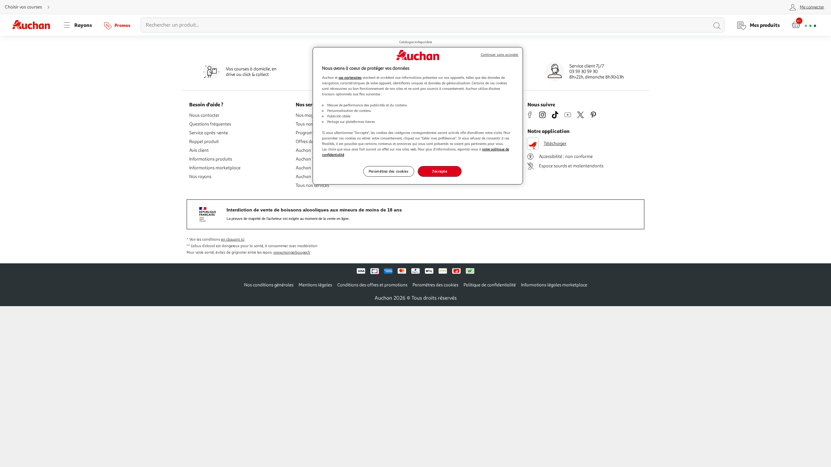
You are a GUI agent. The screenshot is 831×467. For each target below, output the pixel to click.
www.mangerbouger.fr (291, 252)
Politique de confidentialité (490, 285)
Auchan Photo (310, 176)
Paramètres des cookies (389, 171)
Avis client (199, 150)
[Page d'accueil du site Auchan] (33, 25)
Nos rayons (200, 176)
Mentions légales (315, 285)
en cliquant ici (232, 239)
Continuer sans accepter (499, 55)
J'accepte (439, 171)
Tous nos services (312, 185)
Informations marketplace (215, 168)
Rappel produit (204, 141)
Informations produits (210, 159)
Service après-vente (208, 133)
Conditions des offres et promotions (372, 285)
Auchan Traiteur (312, 150)
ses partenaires (350, 77)
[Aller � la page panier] (804, 25)
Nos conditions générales (268, 285)
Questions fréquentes (210, 124)
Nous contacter (204, 115)
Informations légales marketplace (554, 285)
